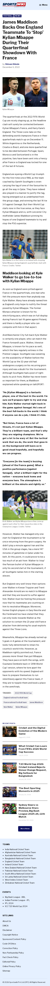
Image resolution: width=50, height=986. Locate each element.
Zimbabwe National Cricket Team (20, 883)
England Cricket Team (14, 861)
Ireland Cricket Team (14, 864)
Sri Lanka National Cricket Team (19, 877)
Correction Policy (10, 948)
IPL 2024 (9, 903)
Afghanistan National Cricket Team (20, 852)
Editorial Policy (9, 962)
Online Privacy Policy (12, 966)
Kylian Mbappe (21, 707)
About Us (7, 921)
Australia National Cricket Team (19, 855)
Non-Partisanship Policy (13, 953)
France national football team (15, 702)
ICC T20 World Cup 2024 (16, 906)
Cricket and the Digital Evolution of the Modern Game (33, 730)
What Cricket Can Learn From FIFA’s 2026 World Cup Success (33, 749)
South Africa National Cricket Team (20, 874)
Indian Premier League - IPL (17, 900)
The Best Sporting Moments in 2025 (30, 789)
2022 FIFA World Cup (23, 693)
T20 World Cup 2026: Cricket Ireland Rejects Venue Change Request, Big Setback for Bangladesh (32, 770)
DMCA (5, 925)
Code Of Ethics (9, 944)
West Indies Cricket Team (16, 880)
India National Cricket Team (17, 849)
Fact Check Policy (10, 957)
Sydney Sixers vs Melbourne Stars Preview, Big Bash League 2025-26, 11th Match (32, 810)
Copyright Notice (10, 935)
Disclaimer (7, 930)
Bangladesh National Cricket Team (20, 858)
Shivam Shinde (12, 64)
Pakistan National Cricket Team (19, 871)
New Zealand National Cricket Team (21, 868)
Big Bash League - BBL (15, 897)
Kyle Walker (8, 707)
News (18, 16)
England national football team (16, 698)
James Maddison (36, 702)
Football (8, 16)
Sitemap (6, 971)
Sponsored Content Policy (14, 939)
